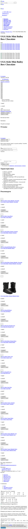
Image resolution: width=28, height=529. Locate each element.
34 (1, 98)
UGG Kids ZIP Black (5, 311)
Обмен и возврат (7, 28)
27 (1, 87)
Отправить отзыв (5, 164)
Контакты (5, 29)
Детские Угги (6, 478)
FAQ (4, 486)
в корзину (3, 209)
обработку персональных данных (17, 165)
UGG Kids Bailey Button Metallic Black (10, 296)
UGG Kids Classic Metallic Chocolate (9, 202)
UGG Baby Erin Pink (5, 388)
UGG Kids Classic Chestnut (7, 404)
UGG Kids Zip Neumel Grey (7, 327)
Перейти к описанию (6, 111)
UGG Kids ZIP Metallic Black (7, 248)
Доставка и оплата (7, 26)
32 (1, 95)
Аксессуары (6, 480)
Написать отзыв (4, 139)
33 (1, 96)
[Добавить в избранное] (2, 199)
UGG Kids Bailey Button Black (8, 342)
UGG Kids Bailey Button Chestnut (9, 232)
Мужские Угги (7, 477)
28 (1, 89)
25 (1, 84)
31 (1, 93)
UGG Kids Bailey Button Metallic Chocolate (11, 263)
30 (1, 92)
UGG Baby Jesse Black (6, 217)
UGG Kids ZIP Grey (5, 373)
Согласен (3, 527)
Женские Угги (6, 476)
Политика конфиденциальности (8, 465)
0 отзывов (3, 76)
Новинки (5, 474)
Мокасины (6, 481)
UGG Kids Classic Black (6, 419)
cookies (10, 525)
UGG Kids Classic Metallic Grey (8, 435)
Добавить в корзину (5, 112)
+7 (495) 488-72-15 (6, 12)
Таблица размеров (5, 81)
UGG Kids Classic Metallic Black (8, 450)
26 (1, 86)
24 (1, 83)
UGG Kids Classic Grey (6, 357)
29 (1, 90)
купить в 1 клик (4, 114)
